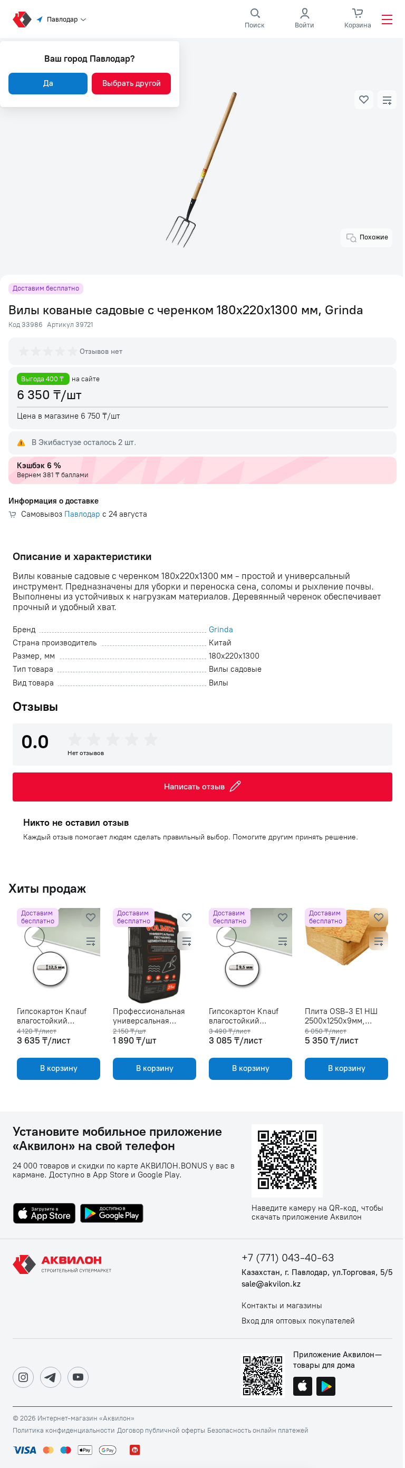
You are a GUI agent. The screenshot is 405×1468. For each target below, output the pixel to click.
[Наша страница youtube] (78, 1377)
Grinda (221, 629)
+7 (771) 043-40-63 (288, 1258)
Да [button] (48, 83)
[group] (49, 351)
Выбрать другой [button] (131, 83)
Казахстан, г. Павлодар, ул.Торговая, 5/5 (317, 1272)
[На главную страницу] (64, 1289)
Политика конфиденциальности (64, 1430)
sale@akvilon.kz (271, 1284)
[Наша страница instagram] (23, 1377)
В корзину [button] (59, 1068)
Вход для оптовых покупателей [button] (298, 1321)
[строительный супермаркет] (22, 19)
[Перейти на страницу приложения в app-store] (44, 1214)
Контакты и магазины (282, 1305)
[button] (363, 99)
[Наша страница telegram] (50, 1377)
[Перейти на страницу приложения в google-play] (111, 1214)
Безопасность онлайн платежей (257, 1430)
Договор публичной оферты (161, 1430)
